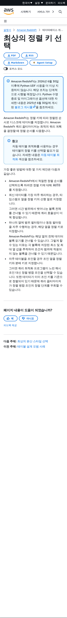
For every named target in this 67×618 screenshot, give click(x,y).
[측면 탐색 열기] (5, 21)
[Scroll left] (18, 12)
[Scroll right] (53, 12)
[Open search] (60, 11)
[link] (52, 30)
